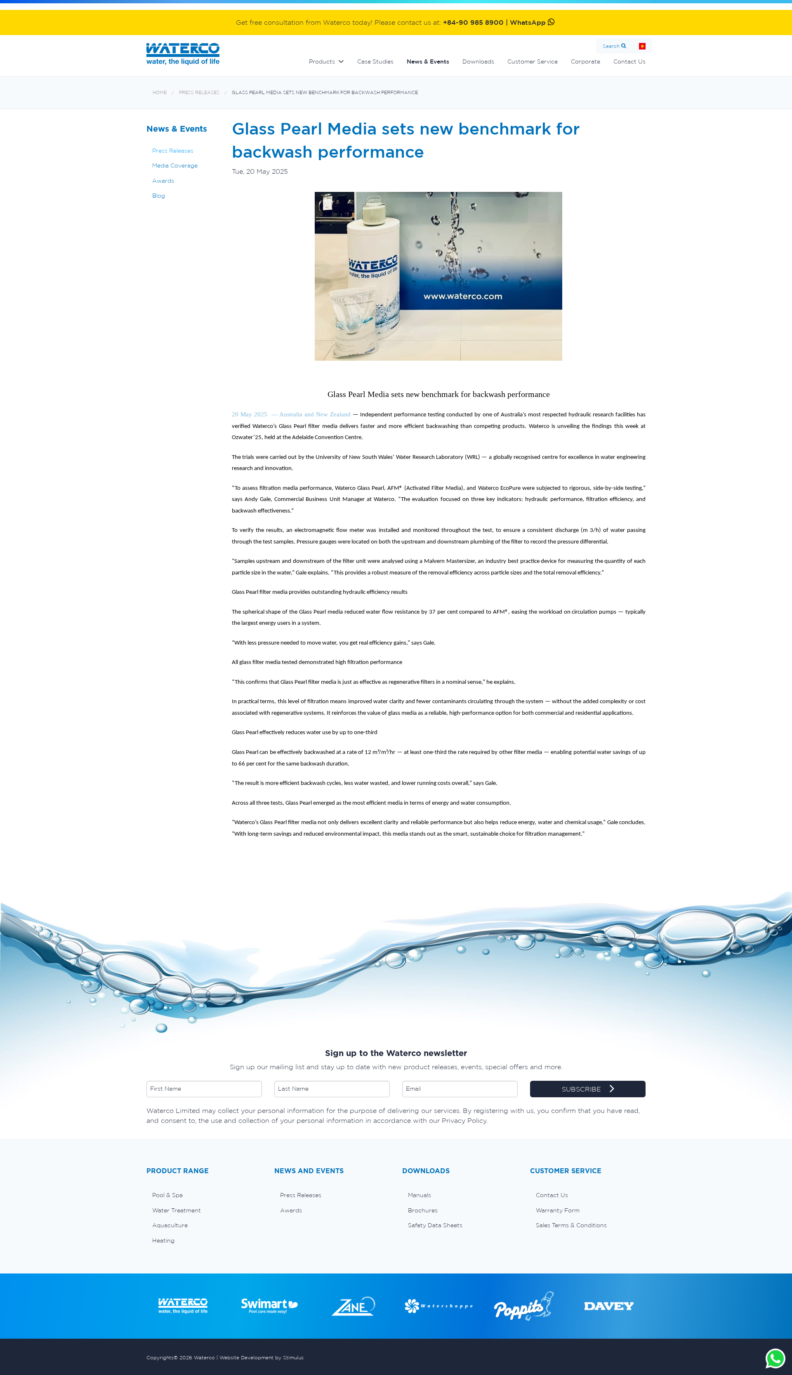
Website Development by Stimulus (261, 1357)
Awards (163, 180)
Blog (158, 195)
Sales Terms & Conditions (571, 1225)
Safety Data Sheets (435, 1225)
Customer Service (532, 61)
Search (611, 46)
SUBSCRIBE (582, 1089)
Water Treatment (176, 1210)
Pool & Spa (167, 1195)
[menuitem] (204, 1195)
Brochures (423, 1210)
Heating (163, 1240)
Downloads (478, 61)
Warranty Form (558, 1210)
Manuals (419, 1195)
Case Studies (375, 61)
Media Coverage (175, 165)
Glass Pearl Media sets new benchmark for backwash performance (325, 92)
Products (322, 61)
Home (642, 46)
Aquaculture (170, 1225)
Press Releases (199, 92)
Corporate (585, 61)
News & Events (428, 61)
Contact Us (629, 61)
